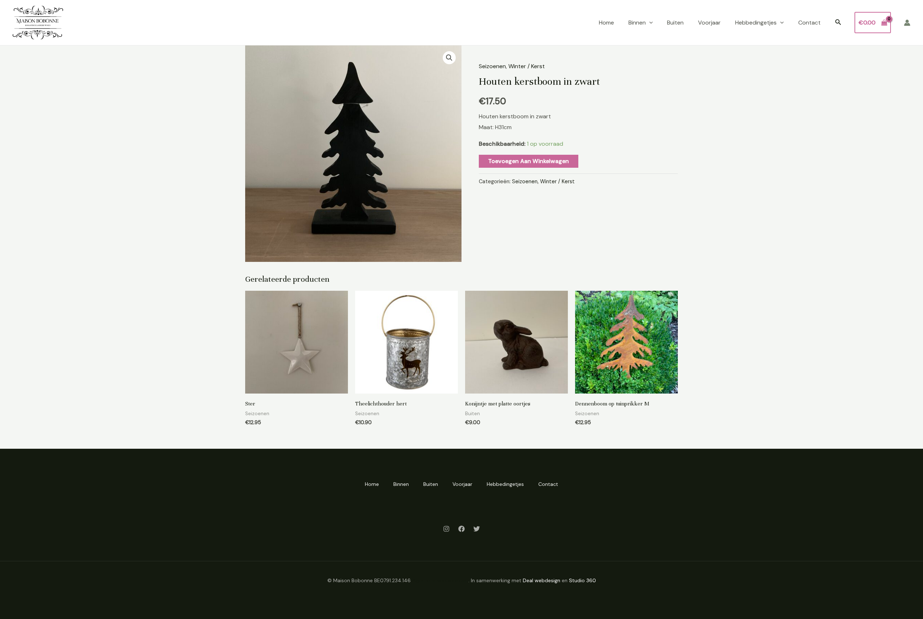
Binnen (637, 22)
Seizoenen (492, 66)
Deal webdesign (541, 580)
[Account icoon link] (907, 22)
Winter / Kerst (526, 66)
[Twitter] (476, 529)
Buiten (675, 22)
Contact (809, 22)
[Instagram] (446, 529)
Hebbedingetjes (756, 22)
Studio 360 (582, 580)
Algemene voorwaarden (440, 580)
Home (606, 22)
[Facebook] (461, 529)
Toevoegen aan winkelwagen (528, 161)
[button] (649, 22)
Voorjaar (709, 22)
